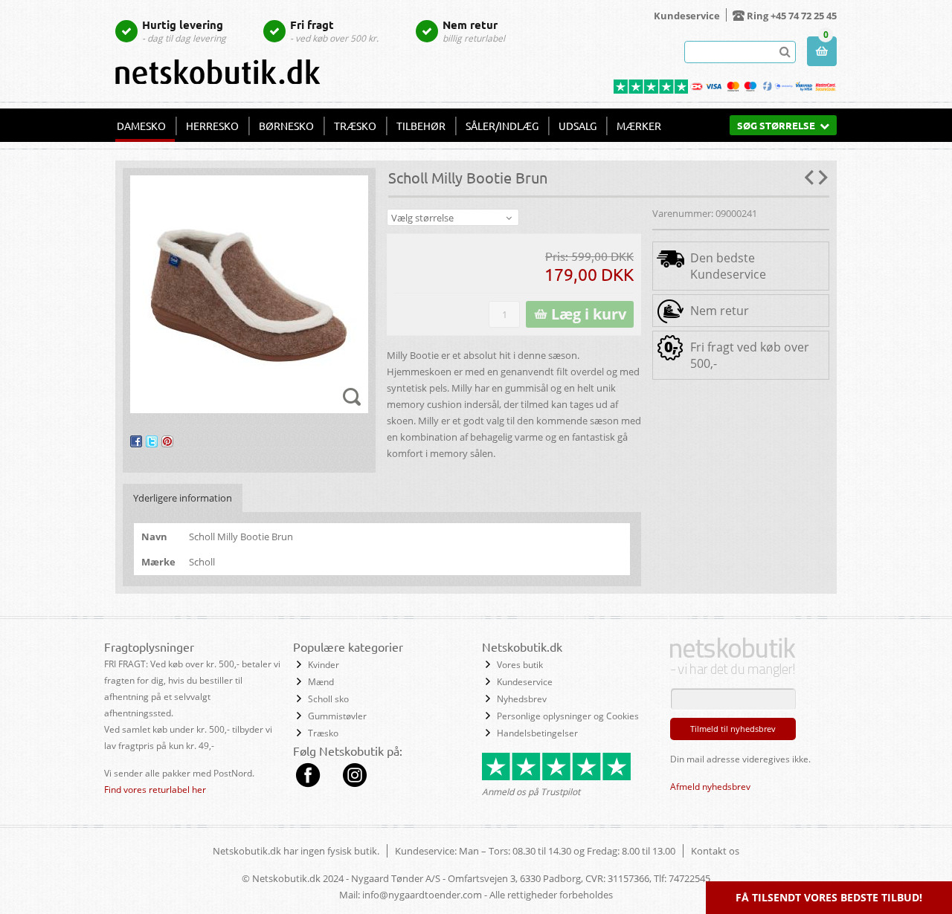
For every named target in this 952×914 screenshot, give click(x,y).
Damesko (141, 125)
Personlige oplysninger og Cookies (568, 716)
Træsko (355, 125)
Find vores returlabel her (155, 789)
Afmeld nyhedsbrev (710, 786)
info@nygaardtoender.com (422, 894)
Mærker (639, 125)
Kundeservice (687, 15)
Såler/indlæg (502, 125)
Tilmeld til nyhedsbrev (733, 728)
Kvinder (323, 664)
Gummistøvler (337, 716)
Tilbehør (421, 125)
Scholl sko (328, 699)
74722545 (689, 878)
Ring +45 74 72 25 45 (792, 15)
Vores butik (520, 664)
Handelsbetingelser (537, 733)
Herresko (212, 125)
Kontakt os (715, 851)
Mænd (321, 681)
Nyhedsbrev (522, 699)
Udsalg (577, 125)
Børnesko (286, 125)
